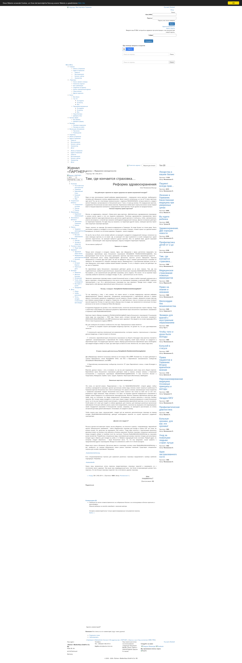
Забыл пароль (170, 28)
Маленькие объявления (76, 129)
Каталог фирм (73, 118)
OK (233, 3)
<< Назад (90, 475)
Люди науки (78, 248)
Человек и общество (78, 243)
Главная (72, 67)
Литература (78, 278)
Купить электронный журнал (82, 89)
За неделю (80, 101)
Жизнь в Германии (79, 68)
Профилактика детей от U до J (167, 244)
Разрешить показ (94, 635)
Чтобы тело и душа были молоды (166, 334)
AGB (150, 640)
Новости (77, 72)
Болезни (77, 259)
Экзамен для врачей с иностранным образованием (166, 318)
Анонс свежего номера (80, 82)
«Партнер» (72, 80)
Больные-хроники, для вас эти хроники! (166, 422)
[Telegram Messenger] (148, 646)
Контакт (105, 640)
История (73, 261)
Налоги (77, 225)
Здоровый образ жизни (78, 252)
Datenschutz (98, 640)
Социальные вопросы (75, 201)
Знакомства (78, 78)
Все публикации (78, 85)
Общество (74, 238)
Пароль (149, 18)
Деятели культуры (77, 275)
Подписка (72, 135)
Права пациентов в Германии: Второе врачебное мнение (165, 363)
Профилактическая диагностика (169, 408)
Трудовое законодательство (80, 230)
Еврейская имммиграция (79, 215)
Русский (166, 7)
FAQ (153, 640)
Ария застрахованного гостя (168, 454)
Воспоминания (79, 74)
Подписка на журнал (79, 87)
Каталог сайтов (79, 76)
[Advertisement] (121, 493)
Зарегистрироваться (168, 26)
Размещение (77, 133)
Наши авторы (77, 91)
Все (78, 104)
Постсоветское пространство (79, 186)
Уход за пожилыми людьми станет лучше (166, 438)
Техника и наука (76, 246)
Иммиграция (75, 212)
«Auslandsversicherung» (93, 453)
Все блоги (76, 97)
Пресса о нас (133, 640)
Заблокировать (94, 637)
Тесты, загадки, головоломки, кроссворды (79, 299)
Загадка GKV (166, 397)
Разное (77, 210)
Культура (73, 270)
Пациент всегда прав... (166, 184)
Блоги (71, 95)
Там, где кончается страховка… (165, 258)
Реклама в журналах (79, 125)
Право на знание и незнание (164, 289)
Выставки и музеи (78, 284)
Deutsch (172, 7)
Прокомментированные (80, 106)
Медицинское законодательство (80, 256)
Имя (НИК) (148, 14)
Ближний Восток (77, 196)
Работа (73, 227)
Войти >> (92, 513)
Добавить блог (77, 116)
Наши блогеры (77, 114)
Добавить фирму (78, 121)
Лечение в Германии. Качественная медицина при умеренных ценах (166, 201)
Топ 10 (75, 99)
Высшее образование (79, 235)
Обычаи (77, 240)
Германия (78, 189)
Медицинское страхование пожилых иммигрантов (166, 274)
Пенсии (77, 208)
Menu (67, 65)
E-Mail (150, 35)
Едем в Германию (78, 70)
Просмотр (76, 131)
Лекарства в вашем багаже (166, 173)
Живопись (78, 272)
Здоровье (74, 250)
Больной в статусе (164, 347)
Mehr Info (81, 3)
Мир (76, 199)
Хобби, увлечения (78, 294)
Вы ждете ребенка (164, 218)
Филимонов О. (124, 475)
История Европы (77, 264)
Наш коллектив (142, 640)
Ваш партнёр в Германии (84, 7)
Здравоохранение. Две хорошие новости (169, 230)
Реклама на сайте (78, 127)
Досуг (72, 148)
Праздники (78, 287)
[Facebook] (159, 646)
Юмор (76, 291)
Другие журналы (78, 93)
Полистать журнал (79, 84)
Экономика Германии (78, 222)
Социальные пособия (79, 205)
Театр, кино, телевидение (79, 281)
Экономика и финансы (75, 218)
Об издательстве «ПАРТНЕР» (118, 640)
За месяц (80, 102)
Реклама (72, 123)
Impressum (90, 640)
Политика (74, 184)
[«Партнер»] (71, 7)
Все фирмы (76, 119)
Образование (75, 233)
